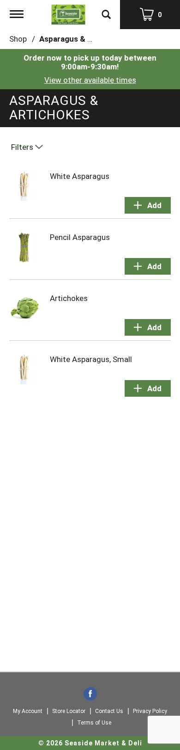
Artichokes (69, 298)
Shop (18, 38)
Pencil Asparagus (80, 237)
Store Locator (68, 711)
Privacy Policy (150, 711)
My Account (27, 711)
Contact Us (109, 711)
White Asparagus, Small (91, 359)
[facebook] (90, 694)
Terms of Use (94, 722)
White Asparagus (79, 176)
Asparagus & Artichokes (83, 38)
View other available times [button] (90, 80)
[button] (148, 205)
